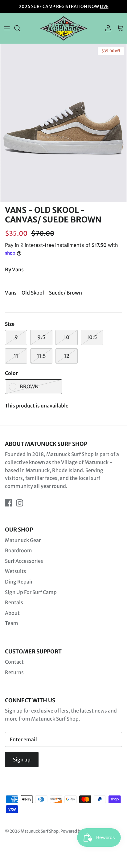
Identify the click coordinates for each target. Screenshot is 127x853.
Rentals (14, 602)
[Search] (20, 28)
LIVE (104, 6)
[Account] (106, 28)
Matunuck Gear (23, 540)
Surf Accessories (24, 561)
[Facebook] (8, 502)
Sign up (22, 759)
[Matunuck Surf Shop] (64, 28)
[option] (63, 123)
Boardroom (18, 550)
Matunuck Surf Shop (40, 831)
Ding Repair (19, 582)
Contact (14, 662)
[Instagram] (19, 502)
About (12, 613)
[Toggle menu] (7, 28)
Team (11, 623)
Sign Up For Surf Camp (31, 592)
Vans (18, 269)
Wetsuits (15, 571)
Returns (14, 672)
